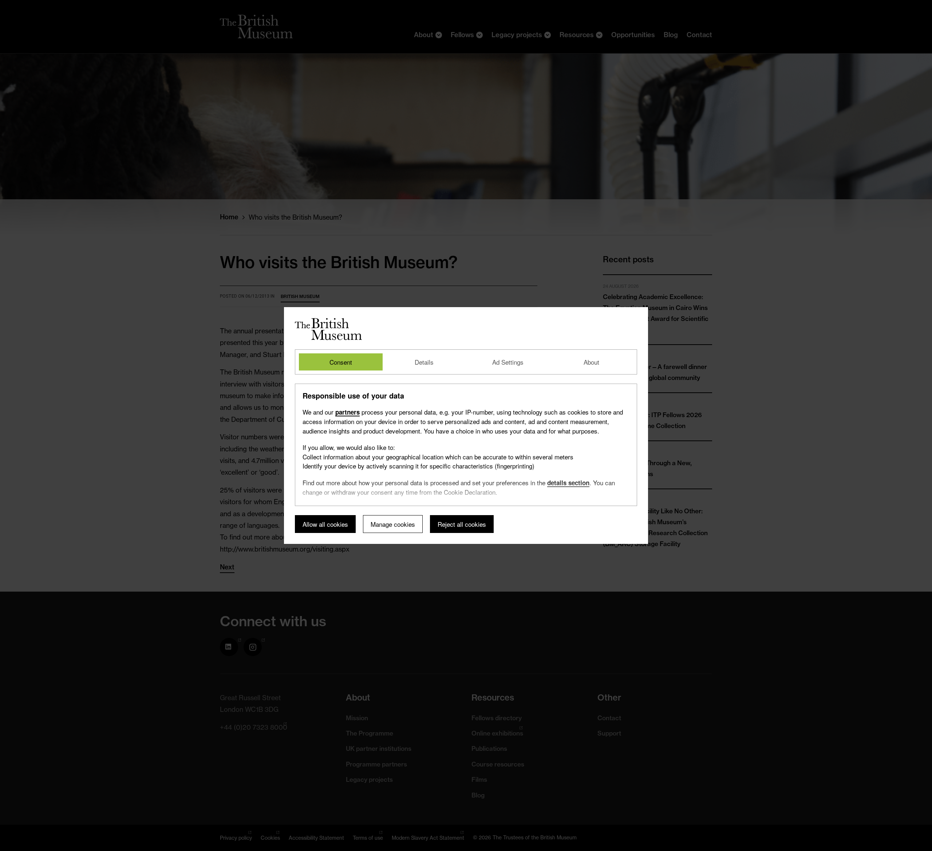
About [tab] (591, 361)
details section (568, 482)
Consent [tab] (340, 361)
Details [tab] (424, 361)
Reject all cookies (462, 524)
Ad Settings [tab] (508, 361)
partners (347, 412)
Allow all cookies (325, 524)
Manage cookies (393, 524)
